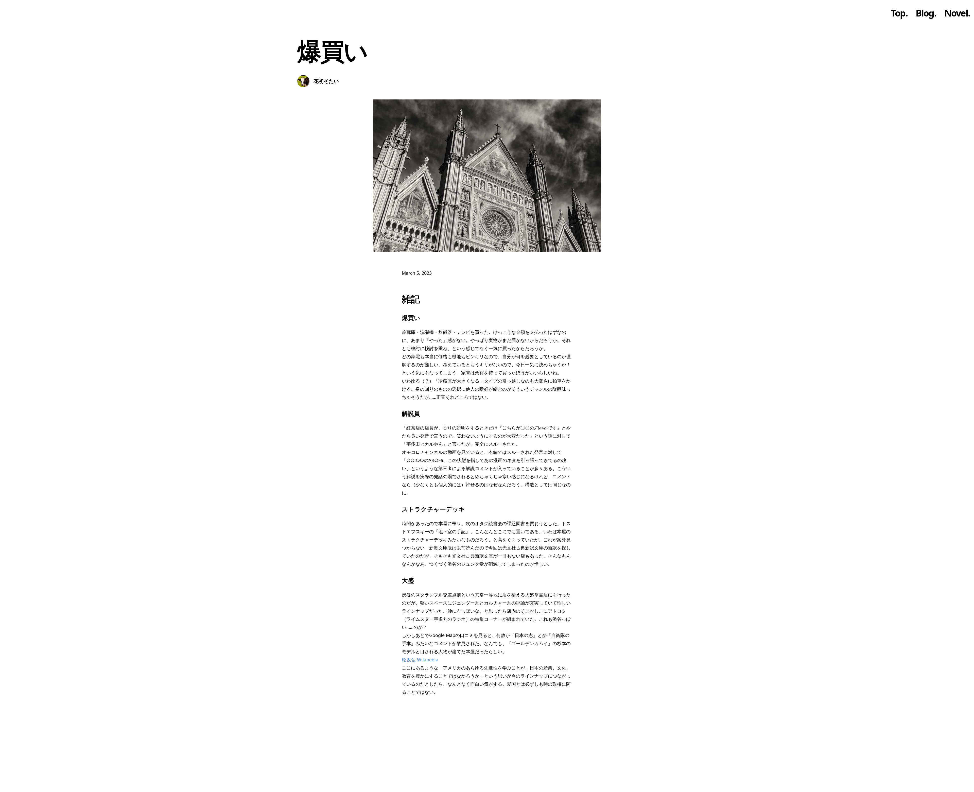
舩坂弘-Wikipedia (420, 660)
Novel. (957, 13)
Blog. (926, 13)
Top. (899, 13)
